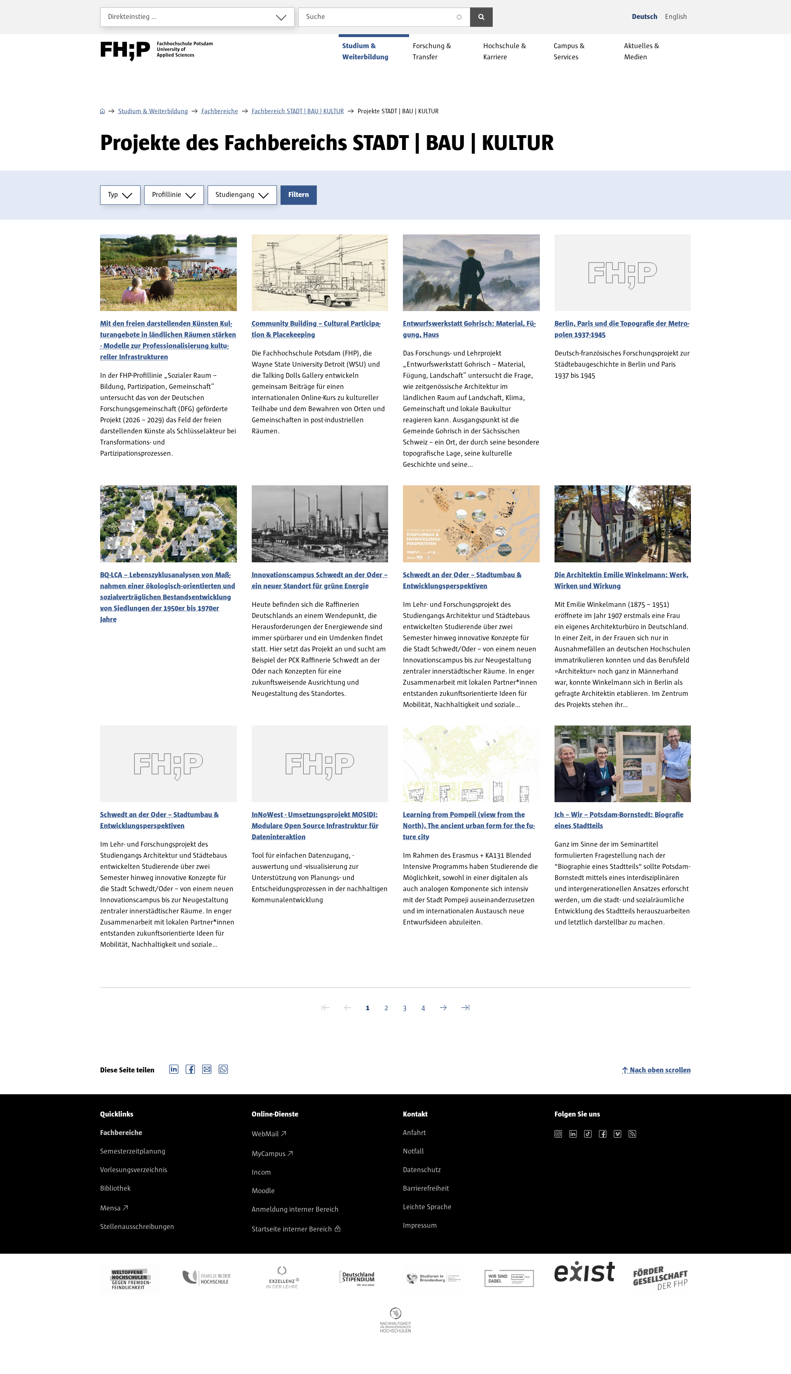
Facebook (190, 1068)
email (206, 1068)
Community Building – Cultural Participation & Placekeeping (316, 329)
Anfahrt (414, 1133)
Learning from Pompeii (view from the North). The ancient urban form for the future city (469, 826)
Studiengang (234, 195)
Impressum (420, 1225)
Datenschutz (422, 1170)
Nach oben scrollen (660, 1070)
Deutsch (645, 17)
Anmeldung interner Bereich (295, 1209)
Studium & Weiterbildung (153, 111)
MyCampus (269, 1154)
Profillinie (166, 195)
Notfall (413, 1151)
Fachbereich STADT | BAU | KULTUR (298, 111)
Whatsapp (223, 1068)
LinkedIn (173, 1068)
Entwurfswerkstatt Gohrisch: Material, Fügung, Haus (469, 329)
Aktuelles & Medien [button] (642, 51)
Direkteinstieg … (132, 17)
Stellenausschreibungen (137, 1227)
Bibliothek (115, 1188)
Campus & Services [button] (569, 51)
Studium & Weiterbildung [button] (365, 51)
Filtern (298, 195)
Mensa (110, 1208)
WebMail (265, 1134)
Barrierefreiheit (426, 1188)
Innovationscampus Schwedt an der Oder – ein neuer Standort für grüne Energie (320, 580)
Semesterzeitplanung (132, 1151)
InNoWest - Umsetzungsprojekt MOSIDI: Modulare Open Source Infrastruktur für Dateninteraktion (315, 826)
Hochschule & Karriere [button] (505, 51)
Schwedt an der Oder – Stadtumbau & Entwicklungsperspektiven (462, 580)
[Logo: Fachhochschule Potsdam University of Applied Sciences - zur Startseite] (156, 51)
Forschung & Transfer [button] (432, 51)
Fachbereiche (219, 111)
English (676, 17)
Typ (113, 195)
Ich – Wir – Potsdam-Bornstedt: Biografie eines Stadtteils (619, 820)
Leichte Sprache (427, 1207)
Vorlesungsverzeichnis (133, 1170)
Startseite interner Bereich (292, 1229)
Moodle (263, 1191)
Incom (261, 1172)
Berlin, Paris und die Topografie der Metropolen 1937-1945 (622, 329)
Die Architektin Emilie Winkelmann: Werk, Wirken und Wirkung (621, 580)
